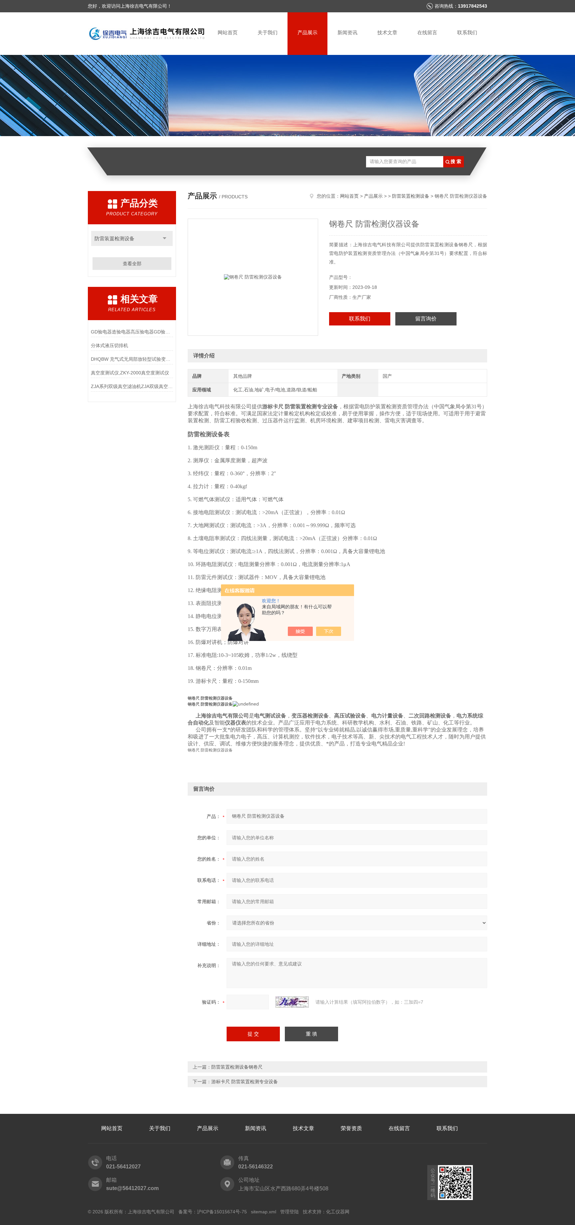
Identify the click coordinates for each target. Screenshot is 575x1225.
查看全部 (132, 263)
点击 (164, 238)
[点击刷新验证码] (292, 1002)
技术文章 (387, 32)
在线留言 (427, 32)
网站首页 (228, 32)
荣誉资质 (351, 1128)
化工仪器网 (337, 1211)
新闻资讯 (347, 32)
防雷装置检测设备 (410, 196)
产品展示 (307, 32)
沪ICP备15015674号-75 (222, 1211)
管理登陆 (289, 1211)
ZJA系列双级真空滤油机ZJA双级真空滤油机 (132, 386)
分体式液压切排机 (109, 345)
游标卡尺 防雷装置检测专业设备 (244, 1081)
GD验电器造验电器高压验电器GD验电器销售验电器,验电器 (132, 331)
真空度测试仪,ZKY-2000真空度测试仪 (130, 372)
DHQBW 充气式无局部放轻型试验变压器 (132, 359)
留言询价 (426, 318)
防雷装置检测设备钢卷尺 (237, 1067)
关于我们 (268, 32)
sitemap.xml (263, 1211)
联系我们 (467, 32)
